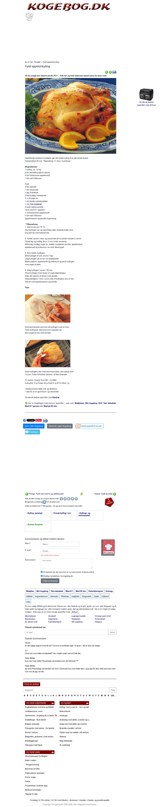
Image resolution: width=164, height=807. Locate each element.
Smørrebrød (100, 618)
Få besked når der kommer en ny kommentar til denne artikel (68, 572)
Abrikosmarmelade (33, 789)
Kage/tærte (53, 618)
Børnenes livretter (32, 768)
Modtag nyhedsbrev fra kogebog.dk (58, 576)
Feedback (33, 431)
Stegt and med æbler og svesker (73, 723)
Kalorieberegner (54, 621)
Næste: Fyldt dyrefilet (103, 493)
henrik (27, 642)
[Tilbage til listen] (81, 493)
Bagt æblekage (66, 740)
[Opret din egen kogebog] (108, 547)
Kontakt (82, 800)
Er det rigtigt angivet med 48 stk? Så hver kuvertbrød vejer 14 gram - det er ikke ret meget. (62, 645)
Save (39, 420)
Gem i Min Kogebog (34, 426)
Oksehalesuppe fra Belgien (36, 756)
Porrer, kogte (30, 777)
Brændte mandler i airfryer (70, 728)
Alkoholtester (30, 616)
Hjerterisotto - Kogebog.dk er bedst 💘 (41, 715)
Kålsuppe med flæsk (33, 745)
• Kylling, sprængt (34, 513)
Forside (37, 62)
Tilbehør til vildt (31, 794)
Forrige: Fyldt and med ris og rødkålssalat (46, 493)
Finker (27, 781)
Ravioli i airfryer (31, 732)
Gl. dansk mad (31, 621)
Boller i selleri (30, 760)
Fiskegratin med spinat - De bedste (39, 728)
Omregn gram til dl (102, 616)
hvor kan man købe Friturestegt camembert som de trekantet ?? (51, 660)
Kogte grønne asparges (34, 772)
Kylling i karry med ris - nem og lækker (76, 707)
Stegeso (98, 621)
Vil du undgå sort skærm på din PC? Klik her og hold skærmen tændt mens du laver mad (65, 75)
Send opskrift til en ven (91, 426)
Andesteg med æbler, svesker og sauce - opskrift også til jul (76, 719)
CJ (26, 650)
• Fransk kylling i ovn (61, 513)
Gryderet (52, 616)
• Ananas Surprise (34, 524)
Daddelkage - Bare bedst (35, 719)
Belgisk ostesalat (32, 723)
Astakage (64, 715)
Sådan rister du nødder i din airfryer (74, 732)
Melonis (63, 736)
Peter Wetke (30, 658)
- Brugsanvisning (32, 764)
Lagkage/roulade (78, 616)
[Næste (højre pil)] (110, 71)
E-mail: (28, 550)
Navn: (28, 543)
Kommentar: (30, 559)
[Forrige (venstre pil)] (106, 71)
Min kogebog (77, 621)
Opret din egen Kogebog (60, 426)
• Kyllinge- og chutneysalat (84, 514)
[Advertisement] (70, 40)
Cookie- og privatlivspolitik (98, 800)
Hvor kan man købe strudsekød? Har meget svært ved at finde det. (53, 653)
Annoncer (74, 800)
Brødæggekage (31, 740)
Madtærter (76, 618)
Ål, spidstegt (65, 745)
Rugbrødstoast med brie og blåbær (39, 707)
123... (113, 695)
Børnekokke (30, 618)
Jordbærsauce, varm (34, 711)
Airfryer (75, 611)
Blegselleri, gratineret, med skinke (39, 736)
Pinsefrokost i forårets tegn (36, 785)
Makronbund (65, 711)
